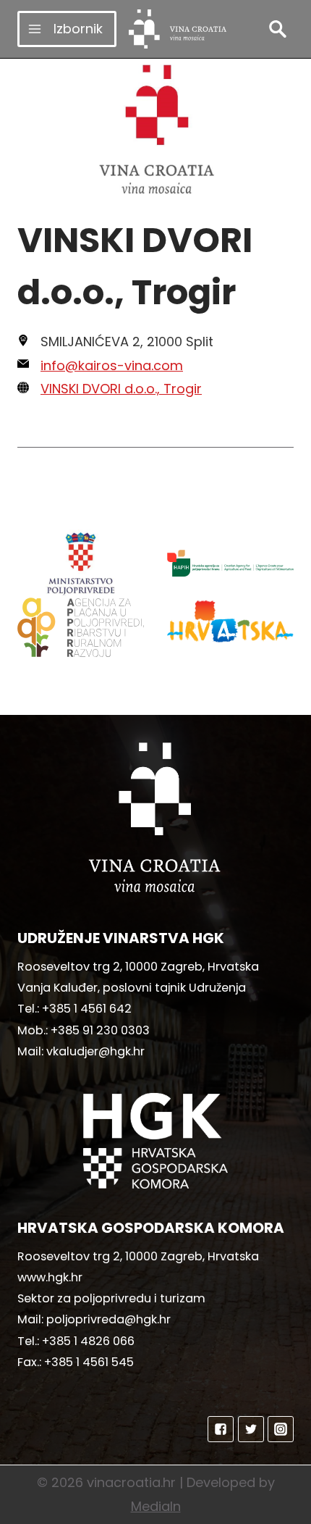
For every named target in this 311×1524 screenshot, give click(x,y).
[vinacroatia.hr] (177, 29)
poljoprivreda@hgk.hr (108, 1319)
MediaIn (156, 1506)
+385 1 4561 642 (87, 1008)
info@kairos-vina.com (112, 365)
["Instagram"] (281, 1429)
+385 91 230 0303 (100, 1030)
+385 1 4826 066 (88, 1341)
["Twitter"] (251, 1429)
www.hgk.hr (49, 1277)
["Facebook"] (221, 1429)
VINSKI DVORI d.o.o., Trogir (121, 389)
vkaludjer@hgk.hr (95, 1051)
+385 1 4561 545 (89, 1362)
